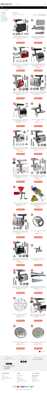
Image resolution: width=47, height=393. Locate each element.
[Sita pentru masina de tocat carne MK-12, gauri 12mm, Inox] (20, 332)
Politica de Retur (19, 378)
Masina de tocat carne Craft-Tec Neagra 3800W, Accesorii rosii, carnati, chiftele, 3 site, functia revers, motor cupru (20, 259)
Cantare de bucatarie (4, 18)
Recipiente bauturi (4, 20)
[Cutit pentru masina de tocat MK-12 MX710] (38, 110)
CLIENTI (18, 373)
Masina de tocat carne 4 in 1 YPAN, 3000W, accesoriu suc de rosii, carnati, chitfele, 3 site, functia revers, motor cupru (20, 64)
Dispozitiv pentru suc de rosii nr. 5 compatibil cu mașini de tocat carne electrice (38, 37)
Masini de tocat (3, 16)
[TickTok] (26, 362)
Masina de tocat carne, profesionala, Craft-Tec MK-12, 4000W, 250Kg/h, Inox (38, 64)
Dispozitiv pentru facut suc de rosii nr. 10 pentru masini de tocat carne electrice (38, 287)
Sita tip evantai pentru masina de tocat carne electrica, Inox (20, 315)
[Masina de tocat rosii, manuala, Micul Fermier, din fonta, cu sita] (20, 193)
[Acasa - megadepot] (6, 4)
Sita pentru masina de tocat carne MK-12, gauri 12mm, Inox (21, 342)
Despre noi (3, 375)
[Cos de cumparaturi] (45, 7)
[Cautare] (45, 4)
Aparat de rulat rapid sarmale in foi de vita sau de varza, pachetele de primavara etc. (38, 203)
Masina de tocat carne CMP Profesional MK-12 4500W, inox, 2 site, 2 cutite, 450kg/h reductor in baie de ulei (20, 176)
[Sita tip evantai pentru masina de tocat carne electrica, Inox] (20, 305)
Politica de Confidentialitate (7, 368)
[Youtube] (24, 362)
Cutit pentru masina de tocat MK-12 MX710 (38, 120)
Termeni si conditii (5, 376)
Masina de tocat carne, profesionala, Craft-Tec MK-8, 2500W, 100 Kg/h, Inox (20, 120)
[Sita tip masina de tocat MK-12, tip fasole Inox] (38, 221)
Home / (3, 9)
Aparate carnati (3, 14)
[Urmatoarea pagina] (44, 351)
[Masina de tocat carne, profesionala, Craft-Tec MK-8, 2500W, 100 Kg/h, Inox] (20, 110)
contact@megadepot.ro (38, 359)
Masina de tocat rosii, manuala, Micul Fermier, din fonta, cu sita (20, 203)
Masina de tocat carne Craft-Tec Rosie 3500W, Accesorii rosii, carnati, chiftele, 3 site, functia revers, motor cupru (20, 92)
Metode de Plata (19, 375)
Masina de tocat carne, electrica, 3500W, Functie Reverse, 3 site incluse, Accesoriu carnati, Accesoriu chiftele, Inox (38, 148)
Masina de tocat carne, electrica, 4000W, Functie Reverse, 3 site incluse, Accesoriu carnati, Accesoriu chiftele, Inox (20, 231)
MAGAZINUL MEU (5, 373)
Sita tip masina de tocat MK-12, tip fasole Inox (38, 231)
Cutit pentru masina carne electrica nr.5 (38, 258)
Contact (3, 379)
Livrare (18, 376)
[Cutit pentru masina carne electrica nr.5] (38, 249)
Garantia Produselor (20, 379)
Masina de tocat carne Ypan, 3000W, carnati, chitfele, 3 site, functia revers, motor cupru (20, 148)
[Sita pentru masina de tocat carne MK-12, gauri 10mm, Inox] (38, 332)
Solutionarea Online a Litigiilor (22, 380)
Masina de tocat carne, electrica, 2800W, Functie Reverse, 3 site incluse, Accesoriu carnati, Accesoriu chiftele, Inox (20, 287)
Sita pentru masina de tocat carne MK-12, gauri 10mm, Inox (38, 342)
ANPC (18, 382)
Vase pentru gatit (4, 17)
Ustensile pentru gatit (4, 19)
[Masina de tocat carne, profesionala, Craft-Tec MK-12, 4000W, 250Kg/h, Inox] (38, 55)
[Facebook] (21, 362)
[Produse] (2, 8)
